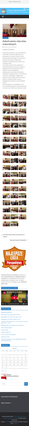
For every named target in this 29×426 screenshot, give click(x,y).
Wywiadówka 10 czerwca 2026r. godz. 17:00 (11, 317)
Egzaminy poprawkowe (6, 312)
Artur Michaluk (13, 47)
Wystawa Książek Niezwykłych (18, 240)
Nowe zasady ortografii (6, 327)
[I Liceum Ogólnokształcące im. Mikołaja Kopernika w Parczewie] (14, 9)
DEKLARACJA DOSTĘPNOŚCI (9, 397)
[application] (14, 297)
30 (2, 367)
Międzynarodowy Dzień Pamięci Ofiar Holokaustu (12, 325)
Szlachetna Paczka (5, 336)
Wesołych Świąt (4, 330)
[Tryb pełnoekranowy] (26, 304)
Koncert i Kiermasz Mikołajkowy (8, 334)
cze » (5, 370)
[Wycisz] (23, 304)
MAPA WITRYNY (5, 403)
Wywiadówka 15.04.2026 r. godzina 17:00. (10, 319)
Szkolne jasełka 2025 (6, 332)
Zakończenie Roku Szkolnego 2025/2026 (10, 314)
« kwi (2, 370)
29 (25, 364)
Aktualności (5, 37)
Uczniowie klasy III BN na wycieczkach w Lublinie (13, 235)
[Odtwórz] (3, 304)
